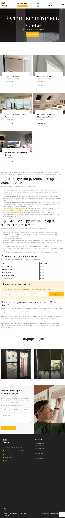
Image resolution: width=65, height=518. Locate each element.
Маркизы (37, 450)
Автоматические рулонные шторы (13, 212)
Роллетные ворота (40, 453)
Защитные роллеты (40, 458)
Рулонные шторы (39, 443)
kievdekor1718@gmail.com (11, 454)
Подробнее (9, 85)
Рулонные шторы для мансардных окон (14, 208)
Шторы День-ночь (39, 448)
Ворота (37, 461)
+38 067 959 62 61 (22, 3)
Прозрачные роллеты (40, 456)
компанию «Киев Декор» (42, 311)
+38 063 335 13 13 (9, 447)
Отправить (57, 294)
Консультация (22, 5)
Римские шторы (39, 445)
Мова (50, 3)
